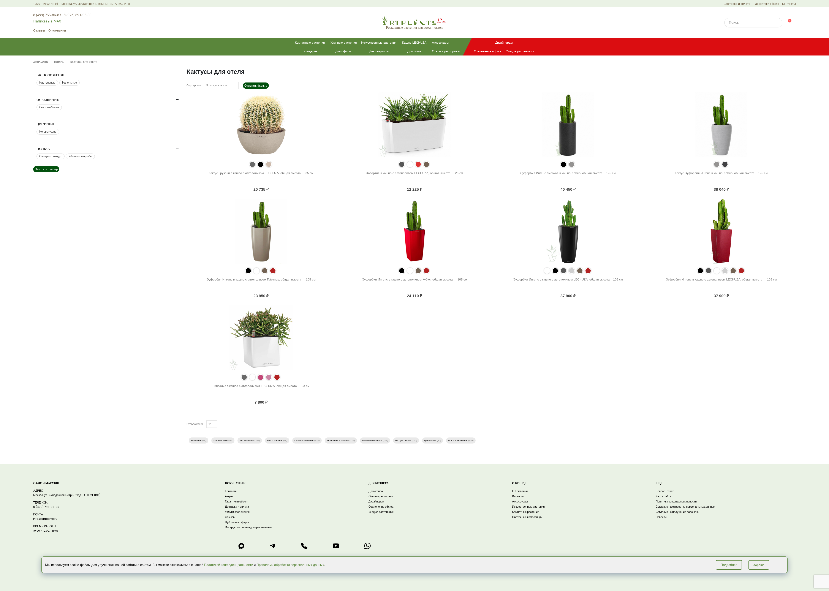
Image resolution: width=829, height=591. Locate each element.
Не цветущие (403, 440)
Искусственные (458, 440)
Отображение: (195, 424)
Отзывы (39, 30)
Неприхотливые (372, 440)
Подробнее (729, 565)
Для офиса (343, 51)
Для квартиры (379, 51)
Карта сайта (663, 496)
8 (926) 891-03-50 (78, 15)
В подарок (310, 51)
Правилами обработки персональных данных (290, 565)
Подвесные (221, 440)
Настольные (275, 440)
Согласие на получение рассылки (677, 512)
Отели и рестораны (446, 51)
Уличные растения (344, 42)
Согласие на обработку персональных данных (685, 507)
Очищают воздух (50, 156)
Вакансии (518, 496)
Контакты (789, 4)
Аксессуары (440, 42)
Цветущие (430, 440)
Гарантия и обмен (766, 4)
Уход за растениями (520, 51)
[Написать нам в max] (241, 545)
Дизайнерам (504, 42)
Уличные (196, 440)
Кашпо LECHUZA (414, 42)
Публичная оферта (237, 522)
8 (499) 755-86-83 (47, 15)
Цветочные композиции (527, 517)
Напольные (247, 440)
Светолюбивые (304, 440)
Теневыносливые (338, 440)
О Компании (520, 491)
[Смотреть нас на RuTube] (336, 545)
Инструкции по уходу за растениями (248, 527)
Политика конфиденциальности (676, 501)
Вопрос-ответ (665, 491)
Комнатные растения (310, 42)
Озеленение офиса (488, 51)
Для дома (414, 51)
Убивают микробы (80, 156)
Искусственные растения (379, 42)
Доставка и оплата (737, 4)
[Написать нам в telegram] (272, 545)
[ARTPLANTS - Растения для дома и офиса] (414, 20)
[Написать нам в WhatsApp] (367, 545)
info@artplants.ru (45, 519)
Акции (229, 496)
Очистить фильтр (255, 85)
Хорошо (758, 565)
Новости (661, 517)
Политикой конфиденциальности (228, 565)
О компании (57, 30)
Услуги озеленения (237, 512)
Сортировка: (194, 85)
